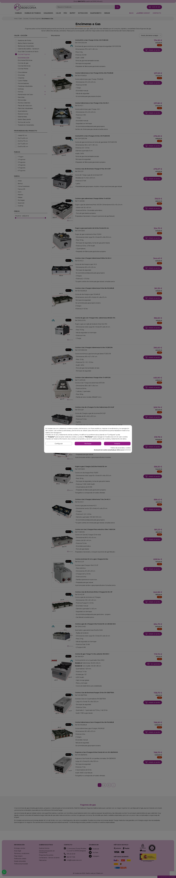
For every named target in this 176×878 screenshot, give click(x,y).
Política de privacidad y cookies (121, 448)
